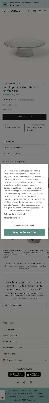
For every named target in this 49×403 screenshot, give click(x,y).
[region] (24, 201)
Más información (12, 217)
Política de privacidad (14, 214)
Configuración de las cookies (25, 225)
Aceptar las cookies (24, 232)
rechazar (35, 207)
